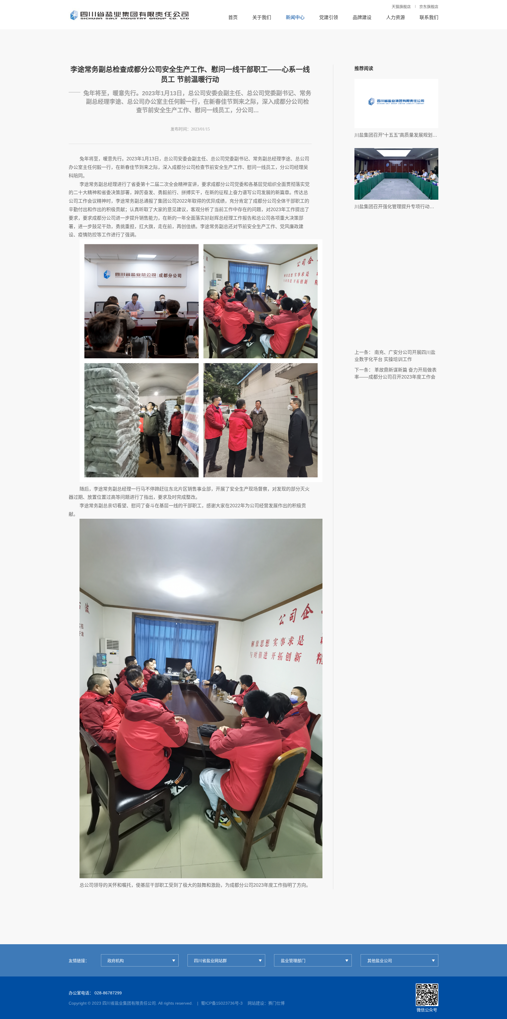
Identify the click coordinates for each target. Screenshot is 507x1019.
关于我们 (261, 17)
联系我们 (429, 17)
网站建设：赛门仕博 (266, 1003)
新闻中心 (295, 17)
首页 (233, 17)
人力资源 (395, 17)
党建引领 (328, 17)
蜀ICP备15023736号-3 (222, 1003)
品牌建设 (362, 17)
